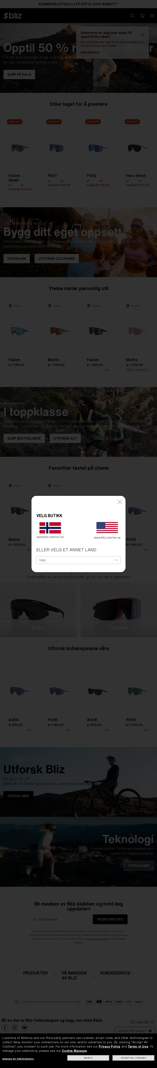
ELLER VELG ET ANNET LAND (66, 550)
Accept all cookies (133, 1058)
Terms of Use (138, 1046)
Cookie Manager (74, 1050)
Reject (88, 1058)
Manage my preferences (18, 1059)
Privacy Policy (109, 1046)
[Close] (120, 502)
